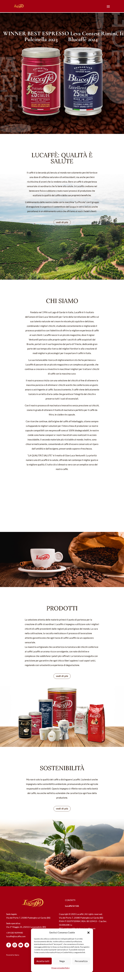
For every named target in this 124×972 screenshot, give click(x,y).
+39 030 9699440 (14, 932)
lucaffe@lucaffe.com (16, 936)
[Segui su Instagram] (14, 945)
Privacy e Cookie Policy (60, 968)
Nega (62, 961)
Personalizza (81, 961)
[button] (88, 932)
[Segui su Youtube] (20, 945)
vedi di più (62, 222)
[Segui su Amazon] (26, 945)
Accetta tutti (42, 961)
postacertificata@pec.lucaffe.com (79, 928)
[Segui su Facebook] (8, 945)
